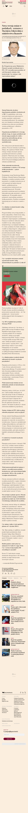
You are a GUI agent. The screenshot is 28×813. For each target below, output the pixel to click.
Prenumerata (5, 711)
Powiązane (4, 578)
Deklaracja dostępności (19, 704)
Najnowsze (16, 578)
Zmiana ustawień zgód (19, 699)
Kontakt (4, 699)
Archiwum (4, 712)
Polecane (10, 578)
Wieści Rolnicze (17, 715)
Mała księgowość (18, 712)
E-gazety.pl (16, 709)
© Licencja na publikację (7, 568)
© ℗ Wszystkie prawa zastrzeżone (10, 569)
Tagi (21, 578)
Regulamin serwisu (18, 701)
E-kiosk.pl (16, 708)
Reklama (4, 708)
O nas (3, 698)
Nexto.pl (16, 711)
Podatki (4, 22)
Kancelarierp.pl (17, 714)
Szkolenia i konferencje (7, 721)
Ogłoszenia (4, 709)
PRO (11, 6)
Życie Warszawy (17, 716)
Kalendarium (17, 723)
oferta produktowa (6, 725)
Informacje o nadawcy (19, 702)
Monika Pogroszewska (7, 62)
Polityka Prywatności (18, 698)
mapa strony (5, 723)
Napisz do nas (5, 701)
